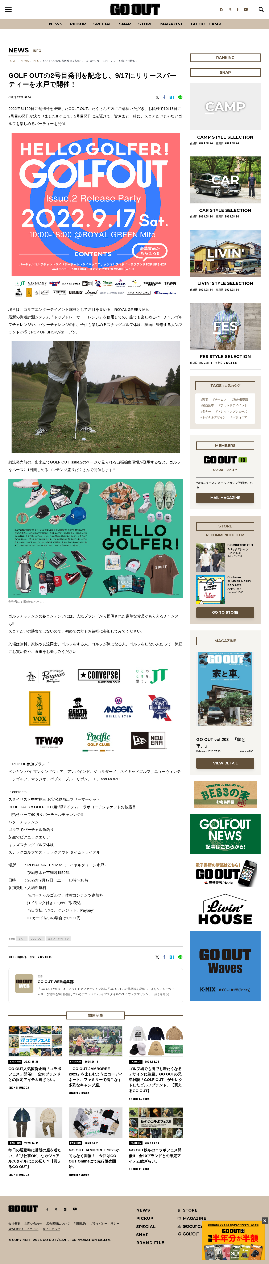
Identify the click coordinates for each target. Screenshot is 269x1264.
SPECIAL (102, 24)
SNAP (125, 24)
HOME (12, 61)
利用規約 (80, 1223)
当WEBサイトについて (23, 1229)
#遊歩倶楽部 (240, 399)
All (40, 19)
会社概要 (14, 1223)
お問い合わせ (33, 1223)
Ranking (225, 19)
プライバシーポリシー (104, 1223)
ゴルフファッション (58, 938)
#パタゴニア (239, 417)
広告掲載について (58, 1223)
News (55, 24)
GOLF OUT (37, 938)
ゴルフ (21, 938)
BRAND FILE (150, 1242)
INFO (37, 51)
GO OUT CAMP (206, 24)
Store (145, 24)
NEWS (25, 61)
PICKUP (78, 24)
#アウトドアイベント (233, 405)
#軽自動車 (207, 405)
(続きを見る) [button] (161, 994)
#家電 (204, 399)
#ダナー (205, 411)
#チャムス (220, 399)
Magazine (171, 24)
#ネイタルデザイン (213, 417)
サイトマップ (51, 1229)
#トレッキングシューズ (231, 411)
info (36, 61)
